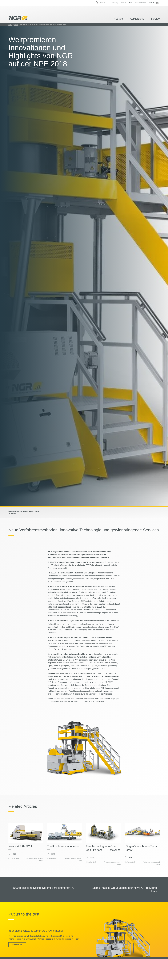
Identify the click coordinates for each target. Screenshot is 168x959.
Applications (137, 18)
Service (155, 18)
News (130, 3)
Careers (123, 3)
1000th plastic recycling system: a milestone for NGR (44, 887)
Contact (151, 3)
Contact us (17, 945)
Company (115, 3)
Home (10, 24)
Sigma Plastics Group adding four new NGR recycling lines (124, 889)
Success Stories (140, 3)
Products (118, 18)
